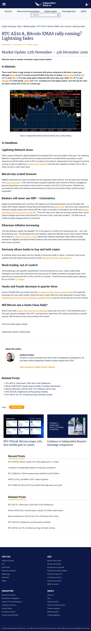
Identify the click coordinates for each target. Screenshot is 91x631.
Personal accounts (54, 581)
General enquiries (53, 608)
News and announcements (28, 11)
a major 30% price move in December (32, 311)
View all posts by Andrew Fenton (33, 367)
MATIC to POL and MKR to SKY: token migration (28, 479)
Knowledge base (69, 11)
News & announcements (56, 605)
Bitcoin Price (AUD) (54, 561)
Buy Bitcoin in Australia (55, 567)
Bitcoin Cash (68, 75)
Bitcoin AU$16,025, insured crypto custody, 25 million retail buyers (33, 386)
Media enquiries (53, 612)
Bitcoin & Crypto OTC (55, 574)
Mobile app (6, 574)
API (3, 564)
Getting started (52, 602)
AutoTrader (6, 567)
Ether (13, 78)
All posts (8, 11)
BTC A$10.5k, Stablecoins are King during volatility (27, 392)
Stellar (27, 81)
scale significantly (12, 183)
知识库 (83, 11)
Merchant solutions (9, 571)
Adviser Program (8, 561)
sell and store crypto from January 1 (57, 258)
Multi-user (5, 577)
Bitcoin (13, 75)
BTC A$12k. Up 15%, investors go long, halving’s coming (29, 395)
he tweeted (19, 279)
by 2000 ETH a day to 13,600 (25, 237)
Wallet (4, 581)
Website (51, 367)
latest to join (59, 207)
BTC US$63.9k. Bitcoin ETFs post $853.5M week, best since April (35, 485)
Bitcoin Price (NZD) (54, 564)
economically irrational (37, 164)
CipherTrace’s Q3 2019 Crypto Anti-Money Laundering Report (27, 298)
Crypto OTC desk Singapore (12, 602)
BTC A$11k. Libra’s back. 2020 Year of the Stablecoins (28, 383)
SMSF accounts (53, 584)
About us (50, 595)
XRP (71, 78)
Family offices (7, 608)
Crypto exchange (9, 26)
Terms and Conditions (74, 628)
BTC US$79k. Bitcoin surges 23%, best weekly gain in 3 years (33, 462)
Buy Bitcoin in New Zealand (57, 571)
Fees (49, 598)
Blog (19, 26)
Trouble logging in (53, 615)
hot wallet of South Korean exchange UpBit (55, 292)
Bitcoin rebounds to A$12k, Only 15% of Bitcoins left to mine (31, 389)
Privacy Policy (50, 628)
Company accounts (54, 577)
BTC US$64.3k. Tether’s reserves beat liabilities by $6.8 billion (33, 473)
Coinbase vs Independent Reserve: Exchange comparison (32, 468)
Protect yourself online (10, 615)
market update (16, 407)
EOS (82, 75)
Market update (51, 11)
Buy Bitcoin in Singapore (11, 598)
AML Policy (61, 628)
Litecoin (5, 81)
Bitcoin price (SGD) (9, 595)
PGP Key (86, 628)
